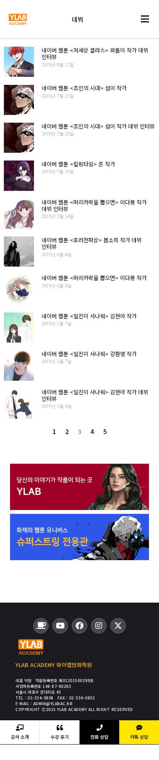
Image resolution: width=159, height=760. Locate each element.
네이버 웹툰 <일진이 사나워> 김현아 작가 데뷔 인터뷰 (95, 395)
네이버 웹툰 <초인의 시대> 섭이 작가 (84, 88)
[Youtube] (60, 625)
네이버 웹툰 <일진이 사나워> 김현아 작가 (89, 316)
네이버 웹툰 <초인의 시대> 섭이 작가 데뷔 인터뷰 (98, 126)
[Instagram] (99, 625)
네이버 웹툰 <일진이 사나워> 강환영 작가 (89, 354)
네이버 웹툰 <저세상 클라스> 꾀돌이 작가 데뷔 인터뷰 (95, 53)
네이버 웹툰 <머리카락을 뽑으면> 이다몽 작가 (94, 278)
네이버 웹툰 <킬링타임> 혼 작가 (78, 164)
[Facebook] (79, 625)
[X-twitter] (118, 625)
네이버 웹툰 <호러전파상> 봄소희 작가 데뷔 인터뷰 (92, 243)
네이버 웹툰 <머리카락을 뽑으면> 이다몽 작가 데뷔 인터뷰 (94, 205)
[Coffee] (41, 625)
